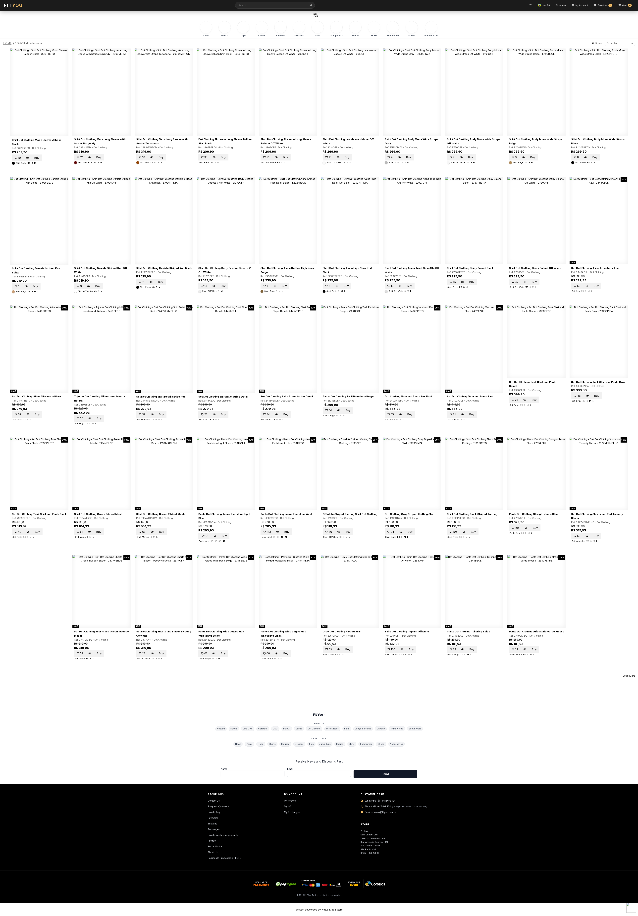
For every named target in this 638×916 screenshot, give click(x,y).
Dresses (299, 744)
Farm (346, 728)
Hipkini (233, 728)
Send (385, 774)
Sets (311, 744)
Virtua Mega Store (332, 909)
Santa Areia (415, 728)
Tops (260, 744)
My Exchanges (292, 812)
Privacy (212, 840)
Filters (598, 43)
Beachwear (366, 744)
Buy (36, 157)
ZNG (275, 728)
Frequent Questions (218, 806)
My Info (288, 806)
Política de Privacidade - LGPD (224, 858)
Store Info (561, 5)
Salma (299, 728)
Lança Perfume (363, 728)
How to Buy (214, 812)
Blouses (285, 744)
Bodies (339, 744)
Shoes (381, 744)
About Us (213, 852)
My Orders (290, 800)
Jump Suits (325, 744)
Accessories (396, 744)
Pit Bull (286, 728)
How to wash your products (223, 835)
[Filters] (530, 5)
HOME (7, 43)
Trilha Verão (397, 728)
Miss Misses (332, 728)
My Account (582, 5)
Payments (213, 817)
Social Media (215, 846)
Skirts (352, 744)
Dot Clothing (39, 148)
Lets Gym (248, 728)
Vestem (221, 728)
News (238, 744)
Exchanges (214, 829)
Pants (250, 744)
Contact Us (214, 800)
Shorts (272, 744)
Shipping (212, 823)
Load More (629, 675)
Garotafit (262, 728)
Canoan (381, 728)
